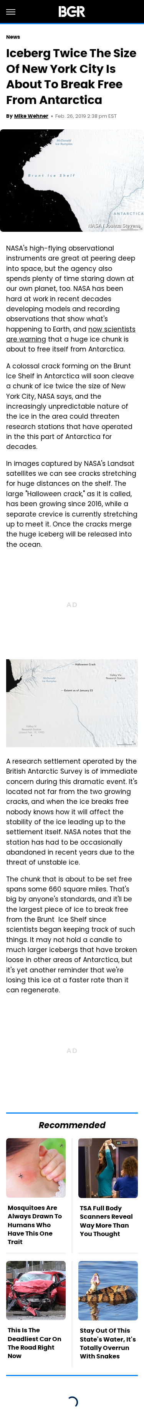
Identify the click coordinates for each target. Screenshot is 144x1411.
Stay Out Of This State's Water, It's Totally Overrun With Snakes (108, 1343)
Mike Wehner (31, 116)
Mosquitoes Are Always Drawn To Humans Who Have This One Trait (35, 1225)
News (13, 37)
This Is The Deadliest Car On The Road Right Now (34, 1343)
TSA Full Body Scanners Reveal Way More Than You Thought (106, 1221)
